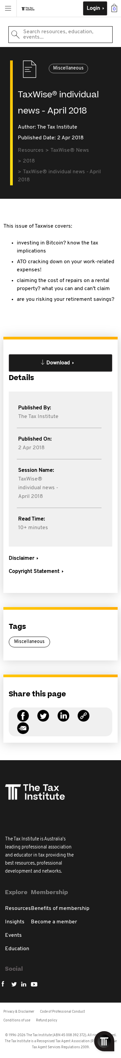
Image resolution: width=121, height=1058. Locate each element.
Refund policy (46, 1020)
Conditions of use (16, 1020)
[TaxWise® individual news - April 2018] (83, 719)
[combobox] (60, 34)
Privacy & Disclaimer (18, 1012)
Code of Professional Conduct (62, 1012)
